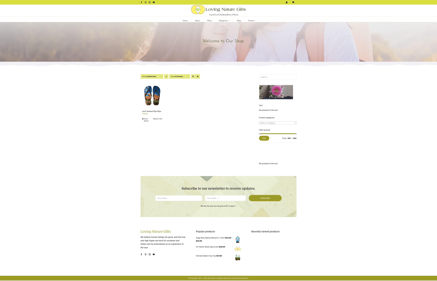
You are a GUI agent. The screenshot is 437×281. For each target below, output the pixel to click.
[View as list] (197, 76)
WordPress (244, 278)
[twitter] (145, 2)
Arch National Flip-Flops (151, 111)
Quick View (158, 119)
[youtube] (154, 2)
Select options (146, 120)
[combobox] (277, 122)
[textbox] (277, 123)
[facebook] (141, 2)
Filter (264, 138)
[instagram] (150, 2)
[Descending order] (166, 76)
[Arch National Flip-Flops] (152, 95)
